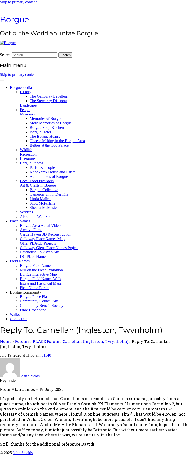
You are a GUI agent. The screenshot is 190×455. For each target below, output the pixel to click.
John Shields (23, 453)
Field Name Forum (34, 288)
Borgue (14, 19)
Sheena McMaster (44, 207)
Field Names (20, 261)
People (25, 110)
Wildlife (26, 150)
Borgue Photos (31, 163)
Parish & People (42, 167)
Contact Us (18, 319)
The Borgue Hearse (45, 136)
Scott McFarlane (42, 203)
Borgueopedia (21, 87)
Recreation (28, 154)
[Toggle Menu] (2, 80)
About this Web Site (35, 216)
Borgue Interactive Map (38, 274)
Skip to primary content (18, 2)
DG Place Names (33, 256)
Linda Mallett (40, 199)
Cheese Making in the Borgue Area (57, 141)
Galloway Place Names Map (42, 239)
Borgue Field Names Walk (40, 279)
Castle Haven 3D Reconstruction (45, 234)
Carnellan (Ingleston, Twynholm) (95, 341)
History (25, 92)
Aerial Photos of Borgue (49, 176)
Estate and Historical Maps (41, 283)
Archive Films (31, 230)
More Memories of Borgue (50, 123)
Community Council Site (39, 301)
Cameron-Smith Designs (49, 194)
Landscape (28, 105)
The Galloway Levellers (49, 96)
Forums (22, 341)
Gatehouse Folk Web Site (40, 252)
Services (26, 212)
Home (6, 341)
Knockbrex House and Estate (52, 172)
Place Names (20, 221)
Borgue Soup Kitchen (47, 127)
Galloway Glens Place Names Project (49, 248)
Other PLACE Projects (38, 243)
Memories (27, 114)
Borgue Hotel (40, 132)
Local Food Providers (37, 181)
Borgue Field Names (36, 265)
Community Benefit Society (41, 305)
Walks (15, 314)
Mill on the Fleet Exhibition (41, 270)
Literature (27, 159)
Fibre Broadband (33, 310)
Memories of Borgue (46, 118)
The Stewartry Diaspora (48, 101)
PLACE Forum (46, 341)
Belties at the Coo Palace (49, 145)
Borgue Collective (44, 190)
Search (5, 55)
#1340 (46, 355)
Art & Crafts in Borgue (38, 185)
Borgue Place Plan (34, 297)
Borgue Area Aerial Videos (41, 225)
